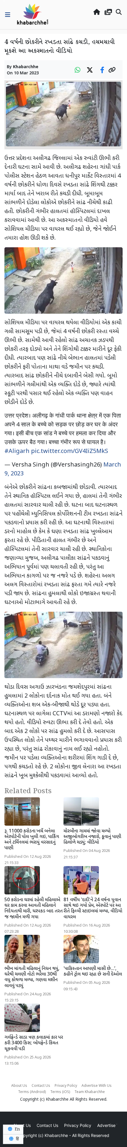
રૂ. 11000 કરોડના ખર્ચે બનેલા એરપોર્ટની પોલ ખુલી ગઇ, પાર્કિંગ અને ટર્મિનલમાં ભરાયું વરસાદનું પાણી (31, 840)
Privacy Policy (66, 1086)
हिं (17, 1139)
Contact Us (41, 1086)
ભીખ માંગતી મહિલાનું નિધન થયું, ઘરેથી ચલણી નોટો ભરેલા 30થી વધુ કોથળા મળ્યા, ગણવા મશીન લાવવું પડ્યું (31, 977)
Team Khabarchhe (89, 1092)
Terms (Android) (32, 1092)
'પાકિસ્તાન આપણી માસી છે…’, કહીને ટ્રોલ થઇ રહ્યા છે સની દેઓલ (93, 972)
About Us (19, 1086)
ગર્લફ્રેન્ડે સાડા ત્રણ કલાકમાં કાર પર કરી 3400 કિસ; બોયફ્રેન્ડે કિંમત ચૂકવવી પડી (33, 1043)
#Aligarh (17, 451)
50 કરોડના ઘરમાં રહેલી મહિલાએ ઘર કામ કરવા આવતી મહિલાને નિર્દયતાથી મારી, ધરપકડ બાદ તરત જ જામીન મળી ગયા (33, 908)
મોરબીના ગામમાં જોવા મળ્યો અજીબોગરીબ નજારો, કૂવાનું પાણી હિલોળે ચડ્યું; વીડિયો (92, 837)
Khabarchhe (25, 67)
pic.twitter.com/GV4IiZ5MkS (69, 451)
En (17, 1129)
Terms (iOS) (60, 1092)
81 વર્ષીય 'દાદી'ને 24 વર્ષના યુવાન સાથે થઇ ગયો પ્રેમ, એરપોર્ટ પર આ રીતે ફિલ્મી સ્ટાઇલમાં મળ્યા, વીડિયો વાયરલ (93, 908)
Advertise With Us (97, 1086)
